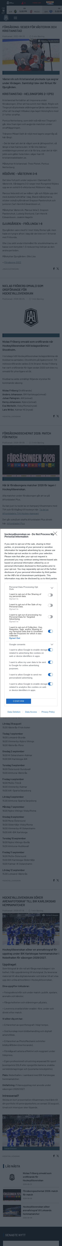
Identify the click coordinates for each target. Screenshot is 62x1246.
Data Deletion (14, 712)
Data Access (31, 712)
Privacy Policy (48, 712)
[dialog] (31, 623)
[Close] (56, 534)
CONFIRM (18, 701)
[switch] (50, 595)
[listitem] (31, 588)
